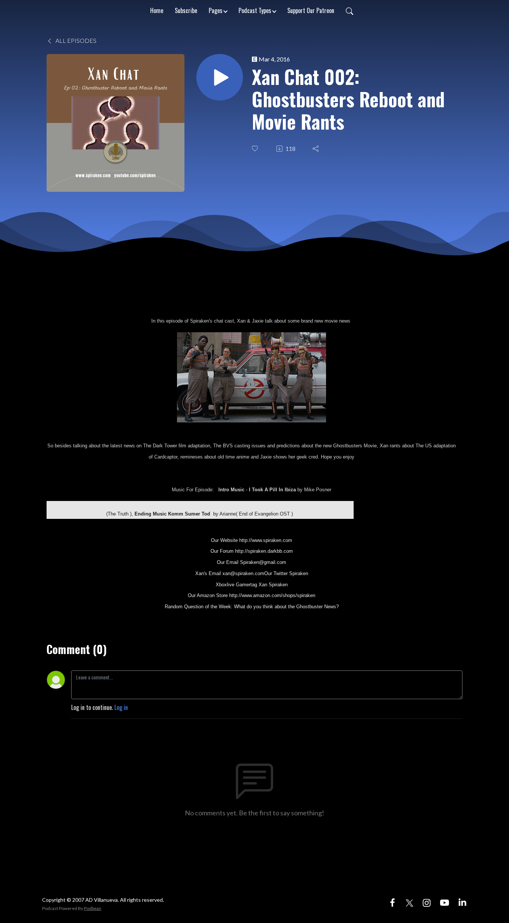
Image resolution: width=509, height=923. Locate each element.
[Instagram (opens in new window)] (426, 901)
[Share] (316, 148)
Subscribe (186, 10)
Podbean (92, 908)
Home (156, 10)
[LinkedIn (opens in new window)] (462, 901)
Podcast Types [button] (254, 10)
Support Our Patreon (310, 10)
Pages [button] (215, 10)
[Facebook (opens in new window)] (392, 901)
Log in (121, 707)
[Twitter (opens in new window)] (409, 901)
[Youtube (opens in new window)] (444, 901)
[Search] (349, 10)
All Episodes (75, 40)
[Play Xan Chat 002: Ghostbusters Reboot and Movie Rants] (219, 77)
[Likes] (255, 148)
